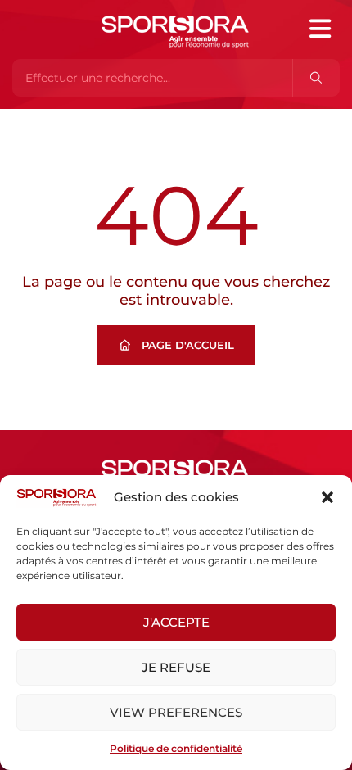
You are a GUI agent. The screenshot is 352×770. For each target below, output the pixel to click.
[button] (327, 497)
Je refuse (176, 667)
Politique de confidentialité (176, 748)
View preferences (176, 712)
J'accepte (176, 622)
